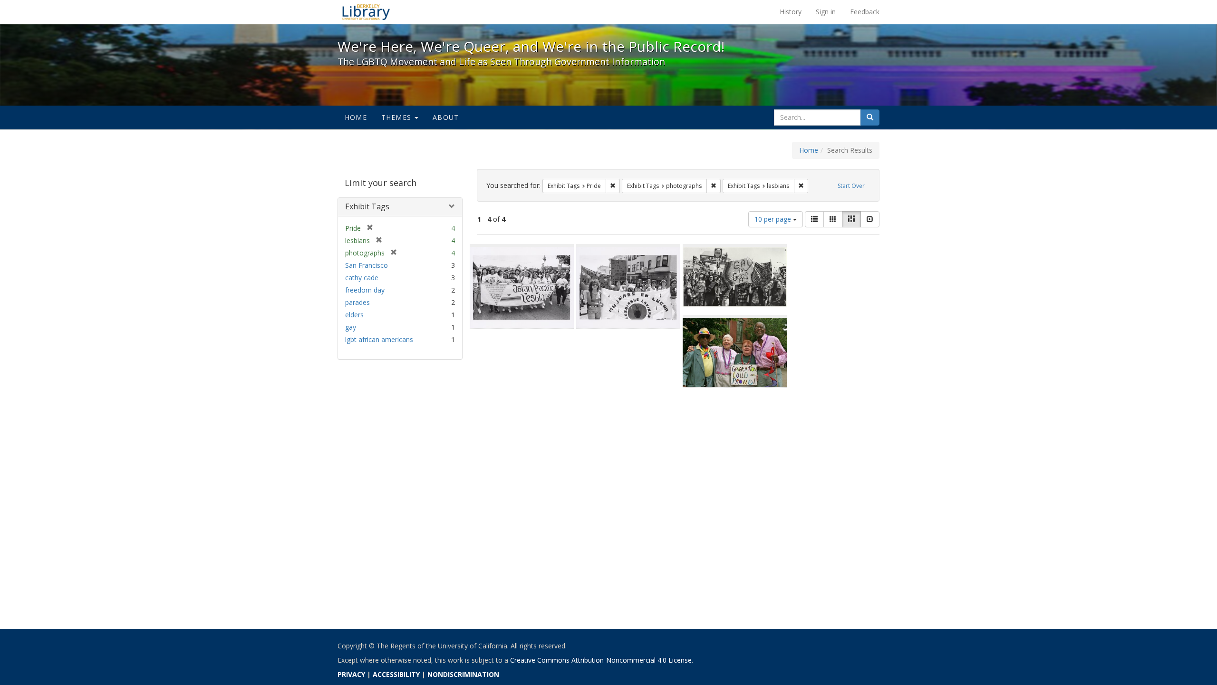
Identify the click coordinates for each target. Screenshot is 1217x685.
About (446, 117)
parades (357, 302)
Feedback (864, 11)
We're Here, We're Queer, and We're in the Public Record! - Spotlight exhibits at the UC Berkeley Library (366, 12)
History (791, 11)
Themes (397, 117)
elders (354, 314)
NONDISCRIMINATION (463, 674)
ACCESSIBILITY (396, 674)
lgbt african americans (379, 339)
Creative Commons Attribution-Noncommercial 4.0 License (601, 660)
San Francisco (366, 265)
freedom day (365, 289)
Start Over (851, 186)
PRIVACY (351, 674)
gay (350, 327)
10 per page (773, 219)
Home (356, 117)
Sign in (826, 11)
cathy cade (361, 277)
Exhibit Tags (367, 206)
